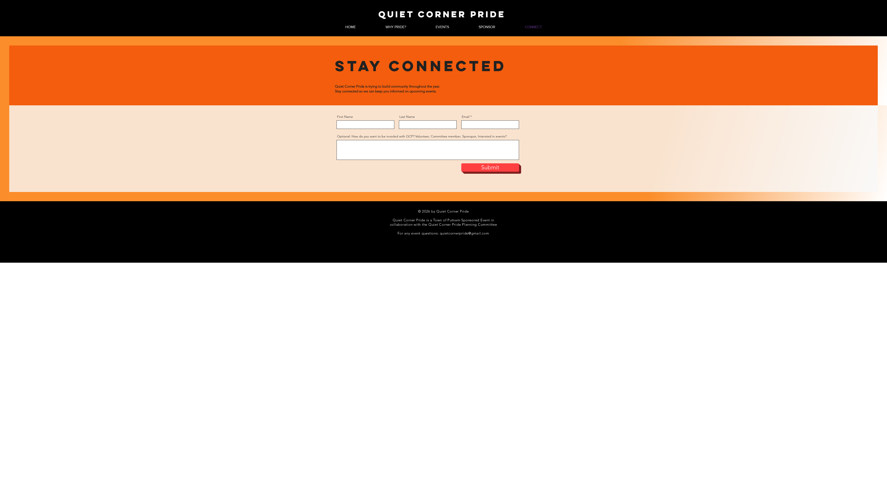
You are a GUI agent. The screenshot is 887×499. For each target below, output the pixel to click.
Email (465, 116)
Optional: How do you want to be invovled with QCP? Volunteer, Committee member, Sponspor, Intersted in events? (422, 136)
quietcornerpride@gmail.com (464, 233)
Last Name (407, 116)
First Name (345, 116)
